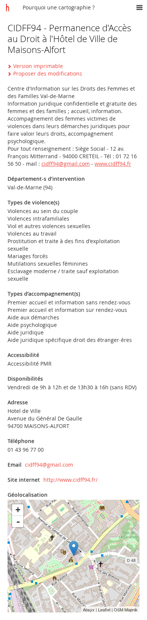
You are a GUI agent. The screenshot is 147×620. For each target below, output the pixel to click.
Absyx (89, 609)
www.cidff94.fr (113, 163)
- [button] (18, 521)
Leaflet (104, 609)
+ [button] (17, 509)
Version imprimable (38, 66)
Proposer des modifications (47, 73)
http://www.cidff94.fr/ (70, 479)
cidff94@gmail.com (65, 163)
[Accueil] (7, 7)
